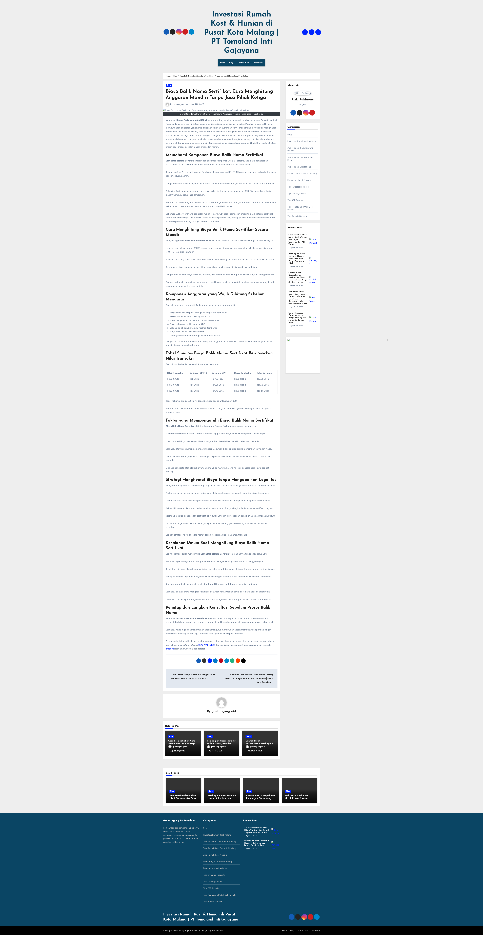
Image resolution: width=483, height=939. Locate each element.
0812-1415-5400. (206, 645)
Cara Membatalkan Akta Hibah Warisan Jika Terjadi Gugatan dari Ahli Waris (182, 744)
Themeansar (218, 930)
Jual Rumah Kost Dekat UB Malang (300, 158)
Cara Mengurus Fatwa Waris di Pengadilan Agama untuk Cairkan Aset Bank (297, 318)
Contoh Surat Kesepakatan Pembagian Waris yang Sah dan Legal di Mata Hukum (298, 277)
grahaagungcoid (180, 104)
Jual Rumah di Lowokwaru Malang (300, 149)
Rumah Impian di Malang (299, 180)
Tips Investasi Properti (298, 187)
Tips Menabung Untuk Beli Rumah (300, 208)
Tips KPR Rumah (295, 200)
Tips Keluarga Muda (296, 193)
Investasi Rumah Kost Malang (301, 141)
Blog (231, 63)
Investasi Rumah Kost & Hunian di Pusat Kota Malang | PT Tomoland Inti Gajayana (241, 33)
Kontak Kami (243, 63)
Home (222, 63)
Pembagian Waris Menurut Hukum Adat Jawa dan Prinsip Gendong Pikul (221, 744)
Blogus (205, 930)
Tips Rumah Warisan (297, 216)
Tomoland (259, 63)
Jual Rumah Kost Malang (299, 167)
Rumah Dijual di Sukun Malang (302, 173)
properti (170, 648)
